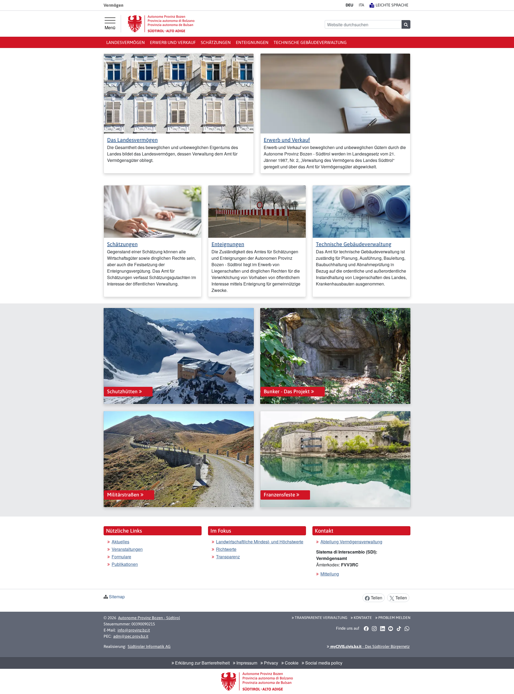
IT (361, 5)
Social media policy (323, 663)
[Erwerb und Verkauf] (335, 93)
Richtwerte (226, 549)
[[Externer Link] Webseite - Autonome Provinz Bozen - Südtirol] (161, 23)
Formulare (121, 557)
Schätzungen (216, 42)
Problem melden (393, 617)
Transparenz (228, 557)
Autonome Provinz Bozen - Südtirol (149, 617)
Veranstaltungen (127, 549)
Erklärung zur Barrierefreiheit (202, 663)
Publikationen (125, 564)
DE (349, 5)
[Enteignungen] (257, 211)
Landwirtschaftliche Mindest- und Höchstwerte (259, 542)
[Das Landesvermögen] (179, 93)
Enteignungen (252, 42)
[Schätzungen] (152, 211)
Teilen (376, 598)
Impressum (246, 663)
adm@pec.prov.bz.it (130, 636)
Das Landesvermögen (132, 140)
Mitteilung (329, 574)
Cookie (291, 663)
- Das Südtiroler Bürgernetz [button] (369, 646)
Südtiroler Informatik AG (149, 646)
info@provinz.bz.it (134, 630)
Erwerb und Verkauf (173, 42)
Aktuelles (120, 542)
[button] (366, 628)
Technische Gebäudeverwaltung (310, 42)
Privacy (270, 663)
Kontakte (362, 617)
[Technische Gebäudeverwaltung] (361, 211)
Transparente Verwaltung (320, 617)
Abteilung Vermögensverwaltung (351, 542)
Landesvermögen (125, 42)
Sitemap (117, 596)
